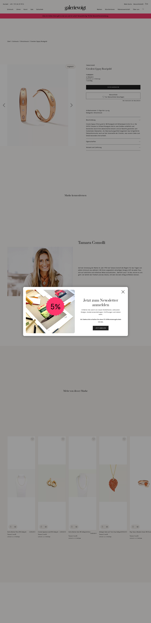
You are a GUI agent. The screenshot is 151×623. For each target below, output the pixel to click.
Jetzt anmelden (101, 328)
